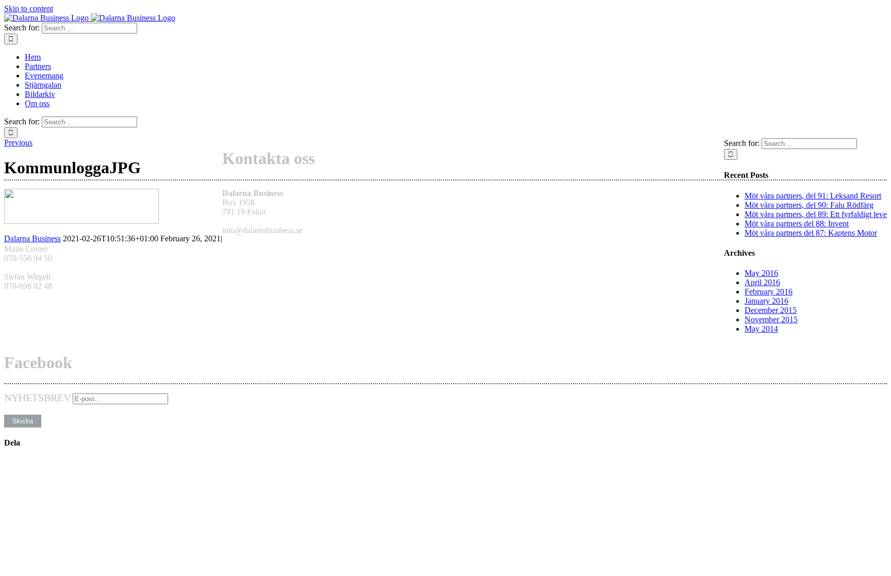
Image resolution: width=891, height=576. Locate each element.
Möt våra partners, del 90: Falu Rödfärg (809, 205)
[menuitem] (456, 57)
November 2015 (771, 319)
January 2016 (766, 301)
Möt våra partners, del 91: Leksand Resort (813, 195)
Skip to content (28, 8)
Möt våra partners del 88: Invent (797, 223)
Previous (18, 142)
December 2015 (771, 310)
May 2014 (761, 328)
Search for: (22, 27)
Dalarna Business (32, 238)
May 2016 (761, 273)
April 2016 (762, 282)
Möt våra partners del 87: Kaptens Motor (811, 232)
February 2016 (769, 291)
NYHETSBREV (37, 397)
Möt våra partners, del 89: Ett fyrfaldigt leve (816, 214)
